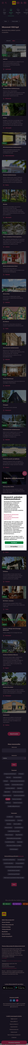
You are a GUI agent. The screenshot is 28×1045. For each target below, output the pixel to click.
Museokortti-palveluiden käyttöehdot (11, 518)
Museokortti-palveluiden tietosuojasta (11, 515)
